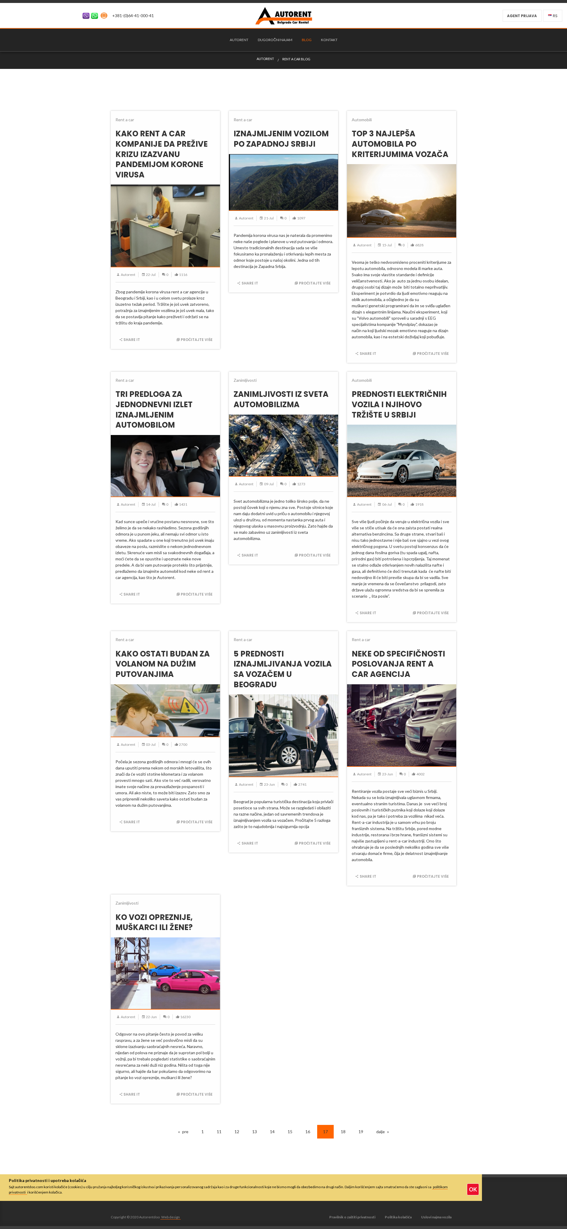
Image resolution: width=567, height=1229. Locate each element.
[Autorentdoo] (283, 14)
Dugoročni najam (275, 40)
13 (254, 1131)
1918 (419, 504)
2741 (302, 784)
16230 (185, 1017)
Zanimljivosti (245, 380)
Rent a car (124, 119)
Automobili (362, 119)
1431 (183, 504)
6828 (419, 245)
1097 (301, 218)
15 (290, 1131)
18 (343, 1131)
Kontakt (329, 40)
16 (307, 1131)
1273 (301, 484)
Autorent (239, 40)
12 (236, 1131)
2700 (183, 744)
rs (555, 15)
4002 (420, 774)
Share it (131, 339)
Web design (170, 1217)
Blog (307, 40)
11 (219, 1131)
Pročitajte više (197, 339)
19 (361, 1131)
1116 (183, 274)
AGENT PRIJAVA (522, 15)
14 (272, 1131)
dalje (380, 1131)
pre (185, 1131)
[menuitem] (239, 40)
